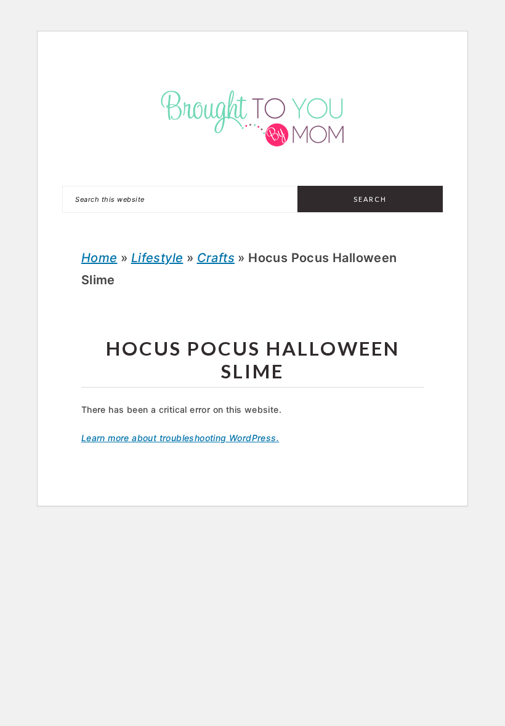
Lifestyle (157, 257)
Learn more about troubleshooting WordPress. (180, 438)
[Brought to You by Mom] (252, 157)
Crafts (216, 257)
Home (99, 257)
